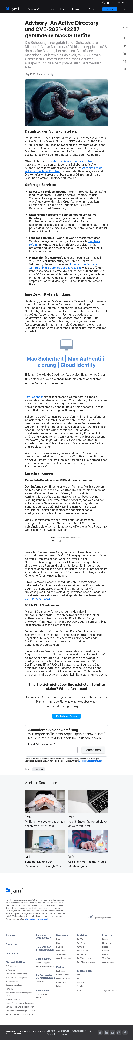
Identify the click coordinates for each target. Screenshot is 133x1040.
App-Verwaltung (12, 981)
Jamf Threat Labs (63, 958)
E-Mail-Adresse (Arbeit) (41, 744)
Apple (79, 975)
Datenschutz (63, 1031)
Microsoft (81, 982)
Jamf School (82, 947)
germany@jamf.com (103, 917)
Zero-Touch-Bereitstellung (16, 974)
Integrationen (84, 970)
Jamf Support (43, 958)
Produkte (82, 935)
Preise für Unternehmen (43, 936)
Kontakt (105, 939)
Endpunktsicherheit (13, 999)
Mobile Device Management (17, 977)
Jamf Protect (82, 954)
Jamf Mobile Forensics (86, 962)
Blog (58, 943)
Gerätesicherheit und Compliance (19, 1014)
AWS (79, 978)
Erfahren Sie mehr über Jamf (36, 919)
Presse (105, 947)
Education (11, 944)
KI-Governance (12, 966)
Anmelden (93, 750)
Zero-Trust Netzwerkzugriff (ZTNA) (20, 1010)
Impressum (62, 1034)
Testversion (110, 9)
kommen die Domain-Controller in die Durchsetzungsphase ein (63, 266)
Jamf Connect (34, 396)
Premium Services (43, 982)
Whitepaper (61, 954)
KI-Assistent (10, 970)
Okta (79, 990)
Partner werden (62, 975)
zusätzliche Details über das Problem (71, 161)
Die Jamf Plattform (16, 962)
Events (59, 939)
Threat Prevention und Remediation (20, 1003)
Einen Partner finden (64, 978)
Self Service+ (11, 989)
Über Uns (107, 935)
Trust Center (107, 958)
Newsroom (106, 943)
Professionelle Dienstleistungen (45, 976)
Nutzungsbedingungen (81, 1031)
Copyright (51, 1031)
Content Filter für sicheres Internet (20, 1007)
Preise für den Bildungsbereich (45, 948)
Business (10, 935)
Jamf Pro (80, 939)
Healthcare (12, 953)
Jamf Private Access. (38, 598)
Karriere (105, 950)
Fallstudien (60, 950)
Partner (60, 967)
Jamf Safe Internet (84, 958)
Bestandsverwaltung (14, 985)
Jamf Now (81, 943)
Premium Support (43, 962)
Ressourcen (62, 935)
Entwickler (60, 986)
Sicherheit (39, 769)
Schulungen (42, 990)
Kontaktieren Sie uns (66, 716)
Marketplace (61, 982)
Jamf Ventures (108, 962)
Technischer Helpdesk (45, 966)
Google (80, 986)
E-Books (59, 947)
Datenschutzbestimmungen (90, 761)
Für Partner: (61, 971)
